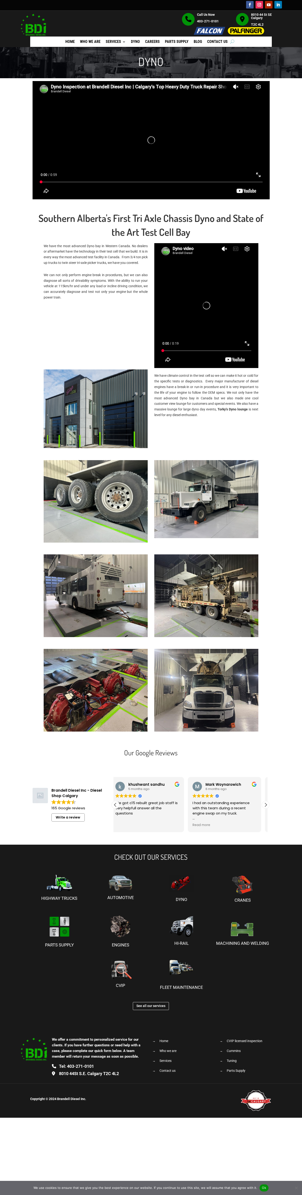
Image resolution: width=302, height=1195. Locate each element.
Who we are (90, 42)
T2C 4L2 (89, 1073)
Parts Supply (177, 42)
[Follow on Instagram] (259, 4)
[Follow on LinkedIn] (278, 4)
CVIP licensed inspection (244, 1041)
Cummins (234, 1051)
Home (70, 42)
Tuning (232, 1061)
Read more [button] (155, 825)
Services (113, 42)
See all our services (150, 1006)
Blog (198, 42)
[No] (296, 1188)
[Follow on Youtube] (269, 4)
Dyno (135, 42)
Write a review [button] (68, 817)
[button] (265, 804)
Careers (152, 42)
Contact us (217, 42)
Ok (264, 1188)
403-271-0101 (208, 21)
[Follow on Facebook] (250, 4)
